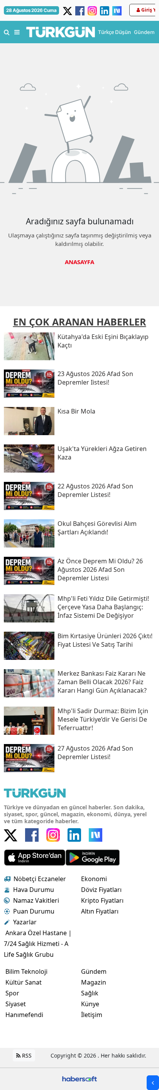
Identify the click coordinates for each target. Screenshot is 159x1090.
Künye (90, 1004)
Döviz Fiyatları (101, 889)
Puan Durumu (33, 911)
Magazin (93, 982)
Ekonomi (94, 879)
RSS (26, 1055)
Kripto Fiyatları (102, 900)
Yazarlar (25, 922)
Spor (12, 993)
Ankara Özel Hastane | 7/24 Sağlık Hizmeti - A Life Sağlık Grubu (38, 944)
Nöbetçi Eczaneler (40, 879)
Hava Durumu (33, 889)
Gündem (94, 971)
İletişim (91, 1014)
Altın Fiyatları (99, 911)
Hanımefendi (24, 1014)
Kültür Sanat (23, 982)
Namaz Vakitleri (36, 900)
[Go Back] (153, 1082)
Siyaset (15, 1004)
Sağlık (89, 993)
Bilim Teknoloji (26, 971)
